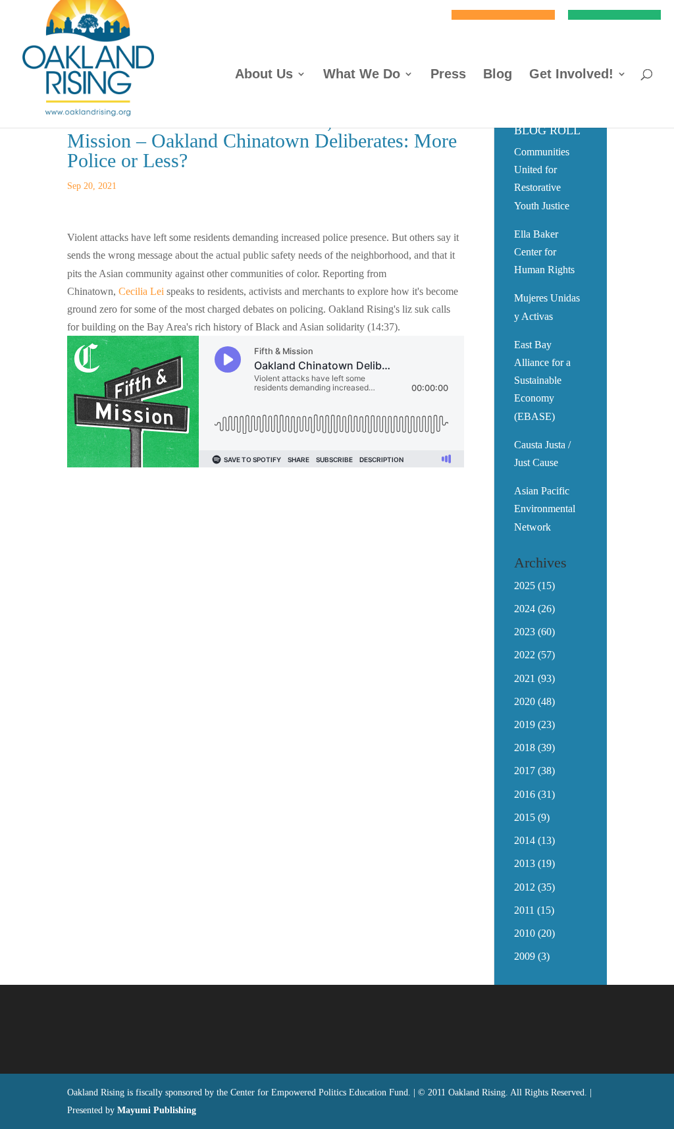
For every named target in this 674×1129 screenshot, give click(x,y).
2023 (524, 631)
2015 (524, 817)
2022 (524, 654)
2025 (524, 585)
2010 (524, 933)
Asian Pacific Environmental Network (544, 508)
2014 (524, 840)
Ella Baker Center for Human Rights (544, 251)
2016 (524, 794)
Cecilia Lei (141, 291)
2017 (524, 770)
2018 (524, 747)
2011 (524, 910)
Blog (497, 75)
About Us (264, 75)
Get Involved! (571, 75)
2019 (524, 724)
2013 (524, 863)
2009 (524, 956)
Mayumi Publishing (156, 1110)
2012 (524, 887)
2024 (524, 608)
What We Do (361, 75)
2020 (524, 701)
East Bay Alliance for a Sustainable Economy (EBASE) (542, 380)
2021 (524, 678)
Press (448, 75)
